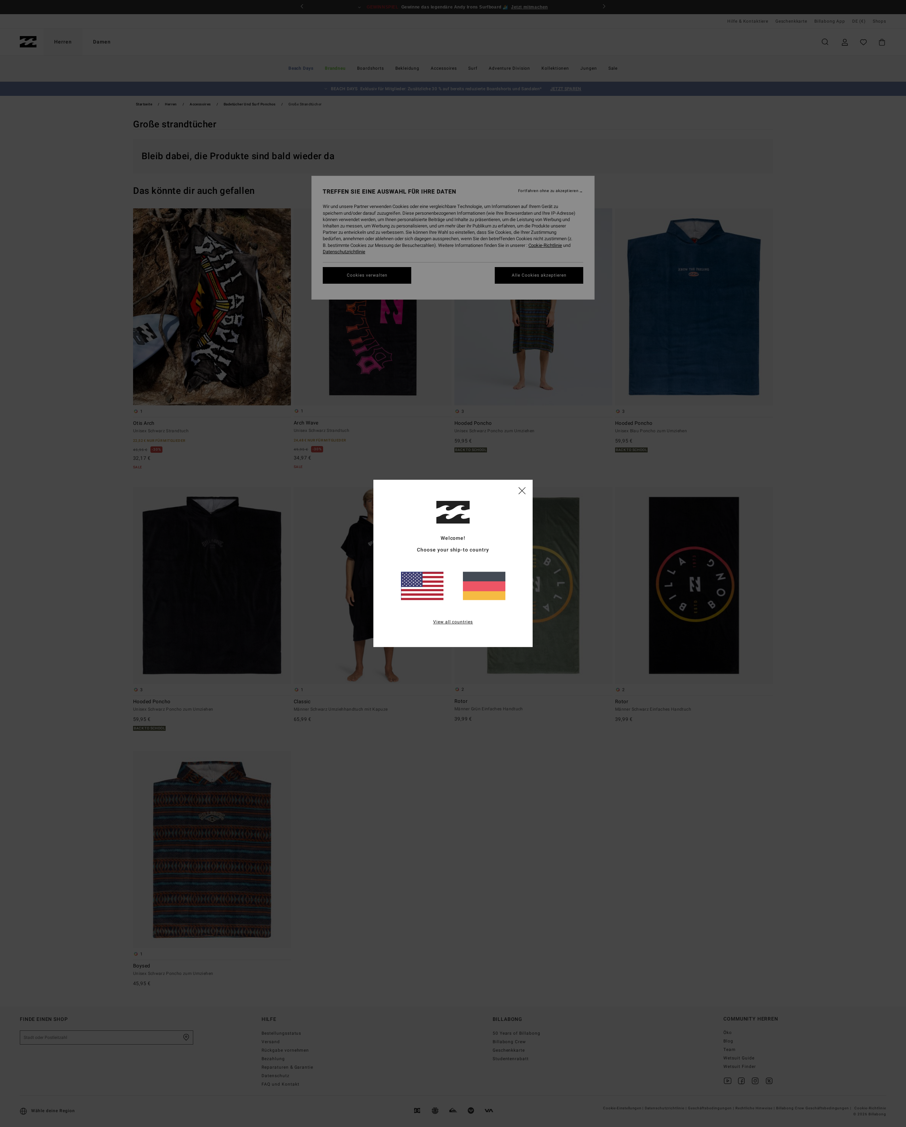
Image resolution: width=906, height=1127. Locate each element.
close (522, 490)
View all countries (453, 622)
